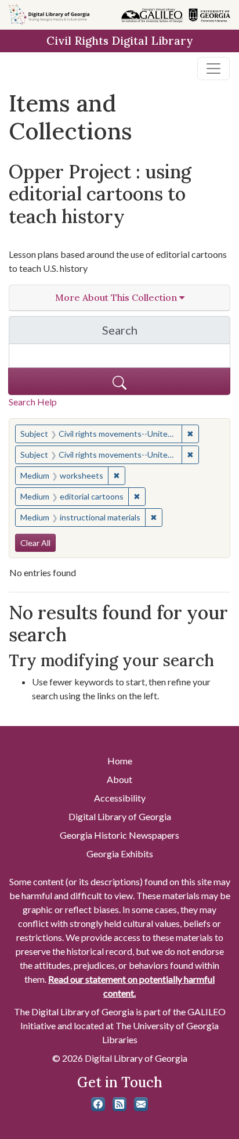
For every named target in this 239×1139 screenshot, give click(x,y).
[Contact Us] (141, 1104)
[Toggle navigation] (213, 68)
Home (119, 760)
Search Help (33, 401)
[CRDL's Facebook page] (98, 1104)
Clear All (35, 543)
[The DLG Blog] (119, 1104)
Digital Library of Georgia (119, 816)
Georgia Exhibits (119, 853)
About (119, 779)
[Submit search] (119, 381)
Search (166, 333)
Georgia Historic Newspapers (119, 834)
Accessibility (120, 797)
